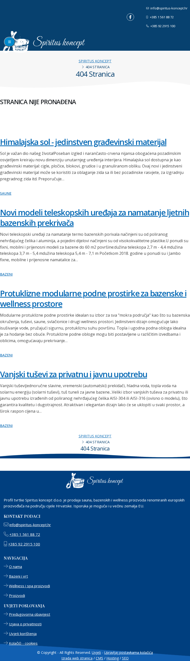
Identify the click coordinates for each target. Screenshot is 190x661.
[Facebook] (130, 17)
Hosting (112, 658)
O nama (15, 566)
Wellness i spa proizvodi (29, 585)
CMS (99, 658)
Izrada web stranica (77, 658)
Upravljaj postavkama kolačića (128, 652)
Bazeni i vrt (18, 576)
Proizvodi (17, 595)
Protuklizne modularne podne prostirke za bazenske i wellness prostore (93, 298)
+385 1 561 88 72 (161, 17)
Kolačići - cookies (23, 643)
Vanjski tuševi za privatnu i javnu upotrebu (73, 374)
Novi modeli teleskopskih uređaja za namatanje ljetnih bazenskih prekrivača (94, 217)
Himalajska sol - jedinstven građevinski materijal (83, 141)
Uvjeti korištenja (23, 633)
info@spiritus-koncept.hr (169, 8)
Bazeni (6, 274)
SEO (125, 658)
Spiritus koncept (95, 61)
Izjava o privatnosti (25, 623)
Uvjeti (96, 652)
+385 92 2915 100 (162, 26)
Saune (5, 193)
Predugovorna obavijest (29, 614)
